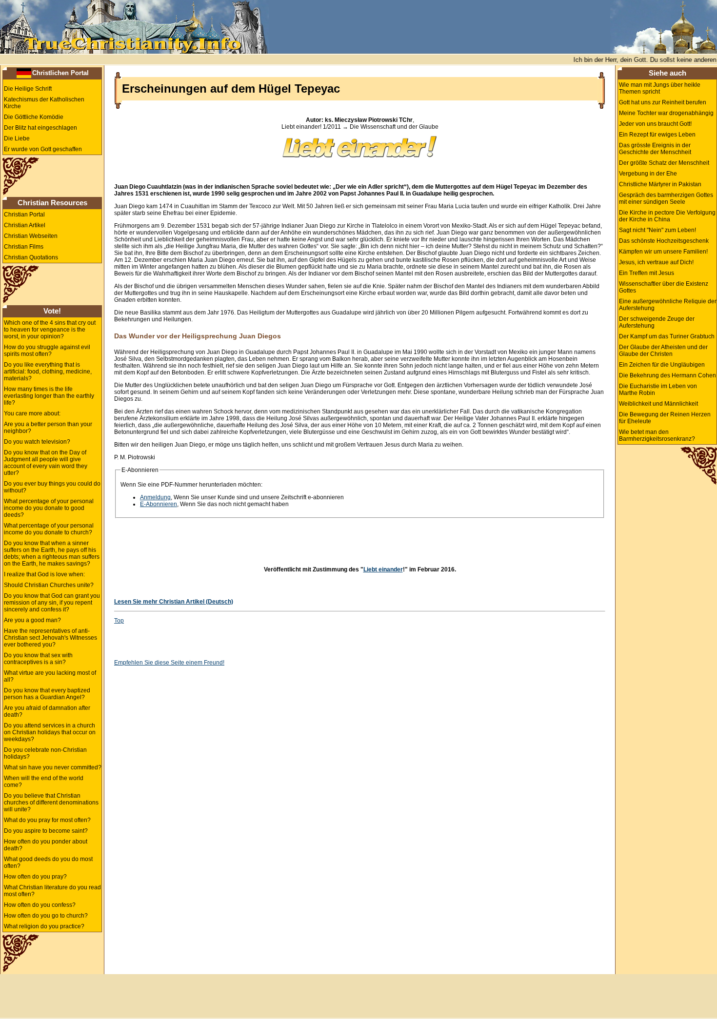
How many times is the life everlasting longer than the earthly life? (49, 396)
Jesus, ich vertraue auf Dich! (656, 262)
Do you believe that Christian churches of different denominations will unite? (51, 802)
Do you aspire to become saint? (46, 830)
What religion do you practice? (44, 926)
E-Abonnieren (158, 504)
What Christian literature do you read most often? (52, 891)
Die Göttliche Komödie (33, 117)
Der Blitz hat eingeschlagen (40, 127)
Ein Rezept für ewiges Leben (657, 134)
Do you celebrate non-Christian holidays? (45, 753)
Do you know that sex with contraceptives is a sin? (38, 659)
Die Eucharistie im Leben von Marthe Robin (658, 389)
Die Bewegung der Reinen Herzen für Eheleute (665, 418)
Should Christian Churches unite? (49, 585)
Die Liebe (17, 138)
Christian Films (23, 246)
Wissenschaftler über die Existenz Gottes (663, 287)
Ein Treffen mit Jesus (646, 273)
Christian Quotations (31, 257)
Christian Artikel (24, 225)
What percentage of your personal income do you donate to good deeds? (49, 508)
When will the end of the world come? (43, 781)
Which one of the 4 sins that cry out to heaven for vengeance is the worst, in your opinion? (50, 329)
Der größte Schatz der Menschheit (664, 162)
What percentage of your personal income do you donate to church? (49, 529)
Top (119, 620)
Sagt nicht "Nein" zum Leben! (657, 230)
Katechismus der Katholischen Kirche (44, 103)
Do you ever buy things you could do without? (52, 487)
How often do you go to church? (46, 915)
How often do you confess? (40, 904)
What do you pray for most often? (47, 820)
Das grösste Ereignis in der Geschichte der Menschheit (655, 149)
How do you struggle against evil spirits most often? (47, 350)
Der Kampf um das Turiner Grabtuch (667, 336)
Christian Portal (24, 214)
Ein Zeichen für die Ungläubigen (662, 364)
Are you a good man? (32, 620)
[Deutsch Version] (24, 73)
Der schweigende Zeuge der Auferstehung (657, 322)
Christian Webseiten (31, 236)
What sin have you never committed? (52, 767)
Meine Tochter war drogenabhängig (666, 113)
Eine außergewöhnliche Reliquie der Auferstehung (668, 305)
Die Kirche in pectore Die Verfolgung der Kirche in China (667, 216)
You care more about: (32, 413)
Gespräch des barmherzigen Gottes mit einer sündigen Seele (666, 198)
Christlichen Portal (60, 73)
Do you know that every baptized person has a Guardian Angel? (47, 694)
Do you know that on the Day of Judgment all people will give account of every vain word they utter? (45, 462)
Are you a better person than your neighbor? (48, 427)
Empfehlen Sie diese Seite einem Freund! (169, 662)
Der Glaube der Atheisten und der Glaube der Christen (663, 350)
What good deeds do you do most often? (48, 862)
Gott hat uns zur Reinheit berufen (662, 102)
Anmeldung (155, 497)
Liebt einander (383, 569)
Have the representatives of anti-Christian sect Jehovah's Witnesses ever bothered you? (50, 637)
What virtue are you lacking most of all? (50, 676)
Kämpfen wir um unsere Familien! (663, 251)
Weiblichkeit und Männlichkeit (658, 403)
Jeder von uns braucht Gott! (655, 123)
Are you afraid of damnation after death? (47, 711)
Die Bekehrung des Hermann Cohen (667, 375)
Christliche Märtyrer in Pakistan (660, 184)
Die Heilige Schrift (28, 88)
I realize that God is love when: (44, 574)
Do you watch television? (37, 441)
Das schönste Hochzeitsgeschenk (664, 240)
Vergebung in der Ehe (648, 173)
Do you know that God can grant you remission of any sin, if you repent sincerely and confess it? (52, 602)
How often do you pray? (35, 876)
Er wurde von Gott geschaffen (43, 149)
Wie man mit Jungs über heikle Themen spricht (659, 88)
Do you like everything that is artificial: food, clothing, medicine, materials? (48, 371)
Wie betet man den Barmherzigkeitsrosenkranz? (657, 435)
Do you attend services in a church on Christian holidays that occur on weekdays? (50, 732)
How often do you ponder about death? (45, 845)
